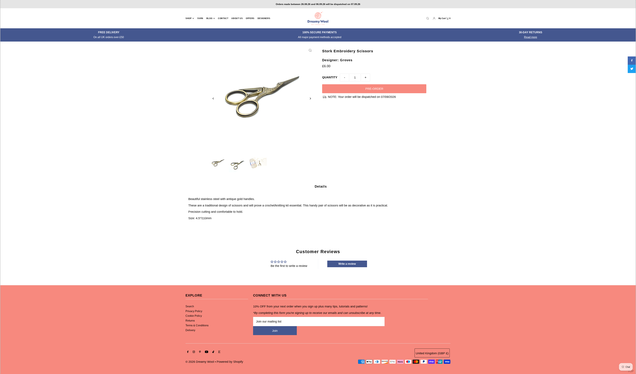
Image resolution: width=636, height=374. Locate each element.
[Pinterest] (200, 352)
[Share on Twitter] (632, 69)
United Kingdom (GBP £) (432, 353)
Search (190, 306)
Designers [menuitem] (264, 18)
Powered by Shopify (230, 361)
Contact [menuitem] (223, 18)
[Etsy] (219, 352)
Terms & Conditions (197, 325)
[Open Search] (427, 18)
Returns (190, 320)
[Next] (310, 98)
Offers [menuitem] (250, 18)
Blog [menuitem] (209, 18)
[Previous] (213, 98)
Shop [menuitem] (188, 18)
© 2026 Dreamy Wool (200, 361)
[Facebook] (187, 352)
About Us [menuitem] (237, 18)
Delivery (190, 330)
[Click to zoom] (310, 50)
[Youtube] (206, 352)
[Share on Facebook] (632, 60)
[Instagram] (194, 352)
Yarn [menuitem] (200, 18)
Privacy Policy (194, 311)
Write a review (347, 263)
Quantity (329, 77)
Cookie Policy (194, 315)
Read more (319, 37)
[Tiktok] (213, 352)
